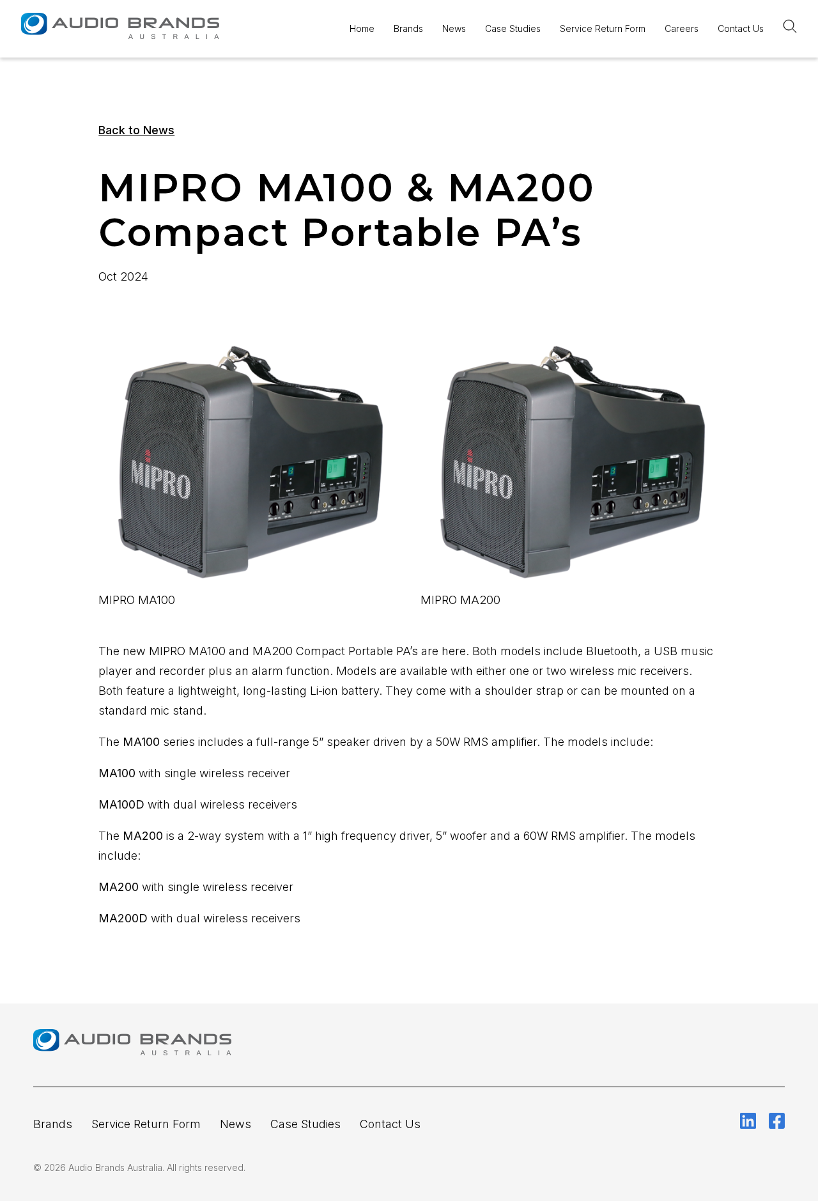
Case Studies (513, 28)
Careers (681, 28)
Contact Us (741, 28)
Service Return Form (602, 28)
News (454, 28)
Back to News (136, 130)
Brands (408, 28)
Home (362, 28)
